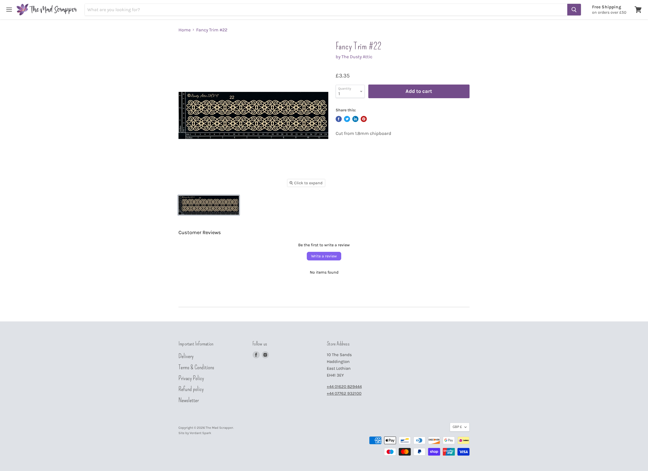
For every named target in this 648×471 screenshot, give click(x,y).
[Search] (574, 9)
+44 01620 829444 (344, 386)
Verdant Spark (200, 433)
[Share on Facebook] (339, 119)
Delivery (186, 356)
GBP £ (457, 427)
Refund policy (191, 389)
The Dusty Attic (356, 56)
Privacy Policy (191, 378)
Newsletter (188, 400)
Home (184, 30)
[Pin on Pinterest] (364, 119)
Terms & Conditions (196, 367)
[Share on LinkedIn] (355, 119)
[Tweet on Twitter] (347, 119)
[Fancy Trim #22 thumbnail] (208, 205)
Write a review (324, 256)
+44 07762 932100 (344, 393)
